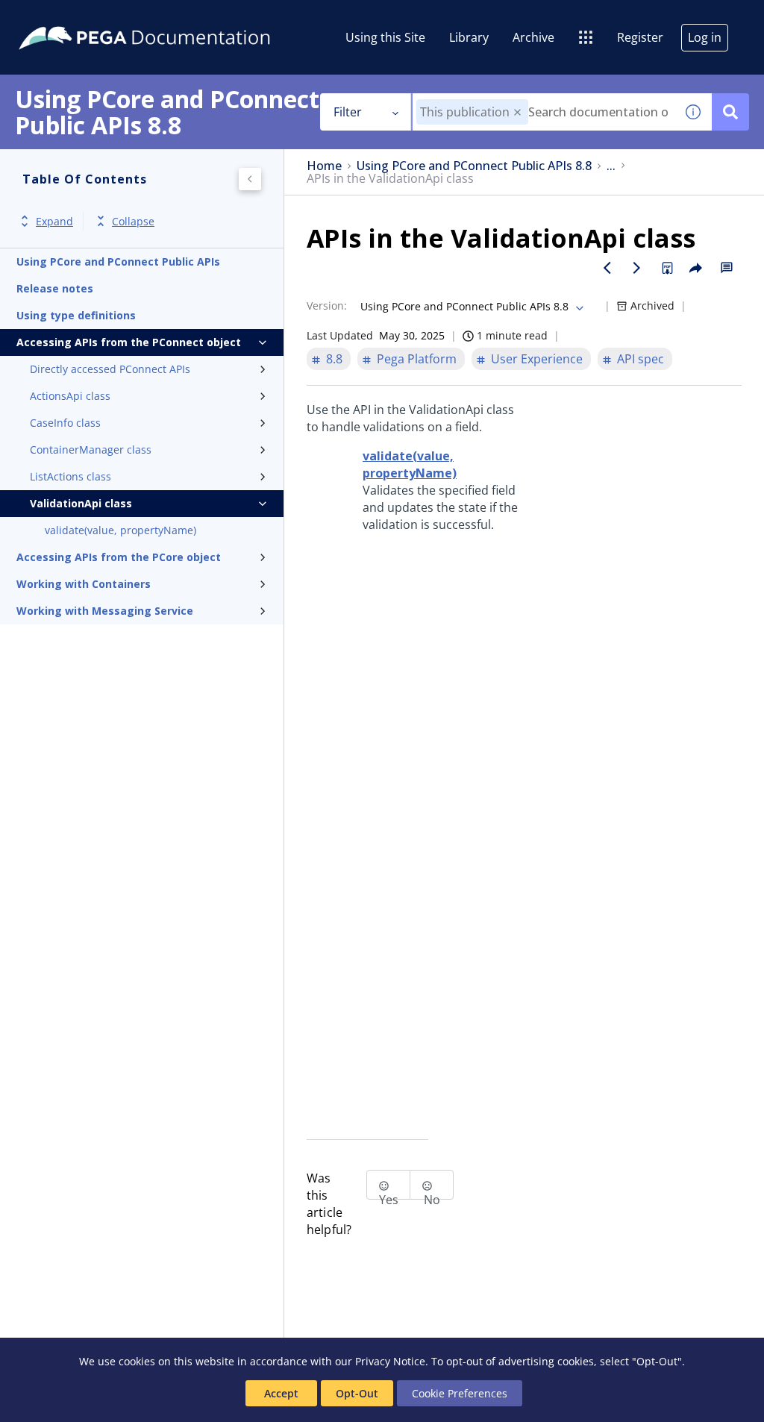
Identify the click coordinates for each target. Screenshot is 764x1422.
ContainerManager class (90, 449)
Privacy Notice (390, 1361)
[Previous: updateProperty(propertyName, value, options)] (607, 268)
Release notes (54, 288)
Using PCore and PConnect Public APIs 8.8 (474, 166)
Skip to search (180, 17)
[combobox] (543, 112)
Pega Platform (417, 359)
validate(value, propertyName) (120, 530)
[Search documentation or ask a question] (730, 112)
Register (640, 37)
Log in (704, 37)
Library (469, 37)
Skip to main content (66, 17)
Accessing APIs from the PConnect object (128, 342)
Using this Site (385, 37)
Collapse (133, 221)
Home (324, 166)
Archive (533, 37)
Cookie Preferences (459, 1393)
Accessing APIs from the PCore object (118, 557)
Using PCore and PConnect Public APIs (118, 261)
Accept (281, 1393)
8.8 (334, 359)
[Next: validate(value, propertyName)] (637, 268)
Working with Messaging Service (104, 611)
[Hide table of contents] (250, 179)
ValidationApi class (81, 503)
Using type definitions (76, 315)
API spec (640, 359)
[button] (517, 112)
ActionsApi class (70, 396)
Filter (348, 112)
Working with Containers (83, 584)
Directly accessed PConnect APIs (110, 369)
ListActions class (70, 476)
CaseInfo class (65, 423)
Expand (54, 221)
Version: (327, 305)
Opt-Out (357, 1393)
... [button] (611, 166)
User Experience (537, 359)
